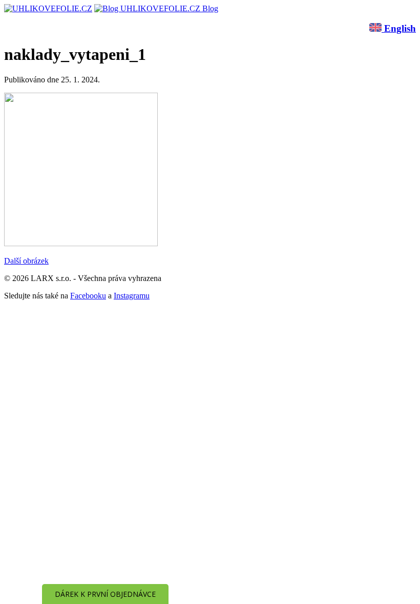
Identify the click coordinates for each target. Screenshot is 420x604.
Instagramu (132, 295)
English (399, 28)
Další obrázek (26, 260)
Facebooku (88, 295)
